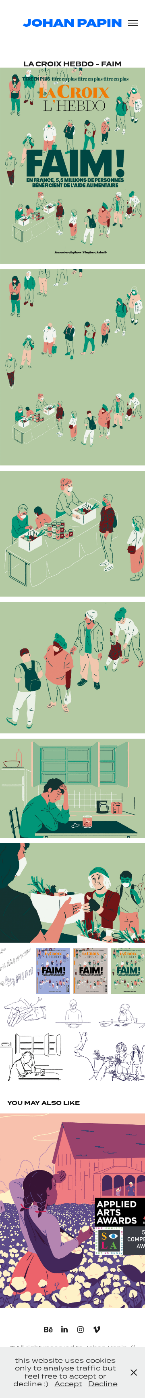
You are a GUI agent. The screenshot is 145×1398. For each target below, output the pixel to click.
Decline (103, 1383)
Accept (68, 1383)
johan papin (72, 23)
